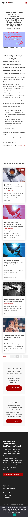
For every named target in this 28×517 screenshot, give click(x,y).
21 (20, 356)
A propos (6, 486)
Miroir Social (21, 146)
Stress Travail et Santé (14, 28)
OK (14, 514)
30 (24, 356)
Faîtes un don (15, 421)
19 (14, 356)
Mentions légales (9, 488)
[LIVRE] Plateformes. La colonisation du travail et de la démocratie (13, 186)
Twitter (5, 498)
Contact (5, 493)
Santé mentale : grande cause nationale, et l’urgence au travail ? (14, 337)
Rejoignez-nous (15, 388)
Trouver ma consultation (13, 474)
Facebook (6, 495)
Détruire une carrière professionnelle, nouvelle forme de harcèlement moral (13, 224)
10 (11, 356)
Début (5, 356)
